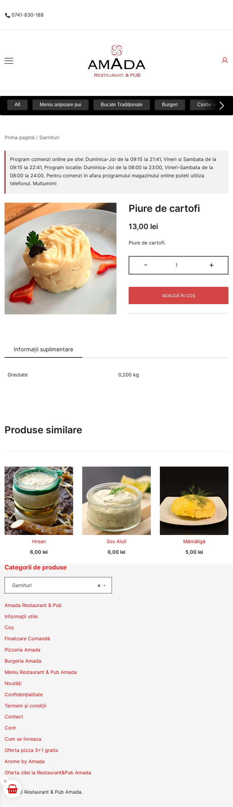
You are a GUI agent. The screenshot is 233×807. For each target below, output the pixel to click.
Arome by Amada (25, 761)
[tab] (43, 350)
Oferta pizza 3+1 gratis (31, 750)
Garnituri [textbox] (56, 585)
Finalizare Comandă (27, 638)
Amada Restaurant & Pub (33, 605)
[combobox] (58, 585)
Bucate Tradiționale (122, 104)
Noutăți (13, 683)
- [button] (146, 265)
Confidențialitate (24, 694)
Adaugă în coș (178, 295)
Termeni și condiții (25, 706)
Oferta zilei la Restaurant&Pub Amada (48, 772)
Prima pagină (20, 137)
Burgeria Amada (23, 661)
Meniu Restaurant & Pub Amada (41, 672)
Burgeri (170, 104)
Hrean (39, 541)
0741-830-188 (28, 15)
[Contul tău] (224, 60)
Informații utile (21, 616)
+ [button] (211, 265)
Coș (9, 627)
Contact (14, 717)
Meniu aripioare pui (60, 104)
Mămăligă (194, 541)
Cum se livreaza (23, 739)
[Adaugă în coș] (39, 524)
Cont (10, 728)
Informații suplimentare (43, 349)
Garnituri (49, 137)
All (17, 104)
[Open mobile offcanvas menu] (9, 61)
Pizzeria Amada (22, 650)
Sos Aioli (116, 541)
